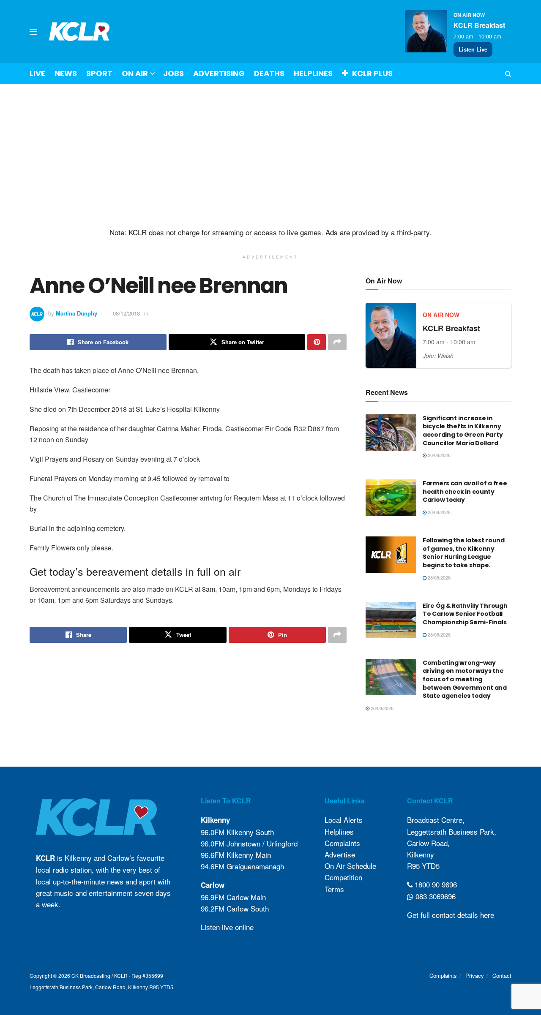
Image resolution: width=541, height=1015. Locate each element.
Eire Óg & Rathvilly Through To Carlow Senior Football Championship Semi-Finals (465, 613)
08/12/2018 (126, 313)
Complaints (342, 843)
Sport (99, 73)
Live (37, 73)
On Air (135, 73)
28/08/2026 (438, 455)
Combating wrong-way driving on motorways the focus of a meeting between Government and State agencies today (465, 679)
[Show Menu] (33, 32)
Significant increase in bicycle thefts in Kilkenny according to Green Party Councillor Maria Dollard (463, 430)
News (66, 73)
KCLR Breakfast (479, 25)
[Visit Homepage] (79, 31)
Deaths (269, 73)
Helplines (313, 73)
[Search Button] (508, 73)
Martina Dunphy (76, 313)
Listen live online (227, 927)
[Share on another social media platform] (337, 342)
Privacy (474, 975)
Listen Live (473, 49)
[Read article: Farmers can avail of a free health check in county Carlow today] (391, 497)
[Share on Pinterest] (316, 342)
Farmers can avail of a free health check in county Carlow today (465, 491)
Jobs (173, 73)
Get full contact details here (450, 914)
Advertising (219, 73)
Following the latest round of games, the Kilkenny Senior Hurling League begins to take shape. (464, 552)
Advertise (340, 854)
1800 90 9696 (435, 884)
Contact (501, 975)
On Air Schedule (350, 865)
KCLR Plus (372, 73)
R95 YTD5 (423, 865)
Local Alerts (344, 819)
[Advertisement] (270, 156)
